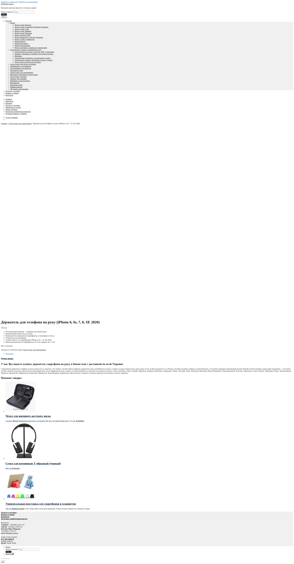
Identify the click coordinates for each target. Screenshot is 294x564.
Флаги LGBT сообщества (25, 39)
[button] (147, 562)
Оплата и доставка (13, 91)
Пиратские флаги (21, 44)
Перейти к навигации (9, 2)
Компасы (18, 56)
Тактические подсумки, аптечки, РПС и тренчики (34, 52)
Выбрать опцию (18, 509)
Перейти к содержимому (28, 2)
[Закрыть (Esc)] (9, 558)
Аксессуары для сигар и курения (23, 64)
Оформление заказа (13, 107)
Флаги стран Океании (23, 33)
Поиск (4, 14)
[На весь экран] (4, 558)
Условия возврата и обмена (16, 114)
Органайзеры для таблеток (20, 68)
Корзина (9, 103)
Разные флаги (20, 42)
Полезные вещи (16, 85)
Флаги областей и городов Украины (29, 37)
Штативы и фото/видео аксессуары (24, 75)
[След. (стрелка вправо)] (4, 560)
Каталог (9, 21)
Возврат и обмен (12, 93)
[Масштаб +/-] (2, 558)
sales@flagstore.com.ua (9, 533)
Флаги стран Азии (22, 29)
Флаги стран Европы (23, 25)
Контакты (9, 95)
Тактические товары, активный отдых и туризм (33, 60)
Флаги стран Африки (23, 31)
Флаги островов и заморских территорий (31, 48)
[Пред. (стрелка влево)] (2, 560)
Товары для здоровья (18, 79)
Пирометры (14, 83)
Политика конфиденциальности (18, 112)
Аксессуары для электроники (21, 73)
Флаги (12, 23)
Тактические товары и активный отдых (25, 50)
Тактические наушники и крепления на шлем (32, 58)
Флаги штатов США (23, 35)
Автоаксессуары (16, 70)
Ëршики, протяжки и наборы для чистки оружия (34, 54)
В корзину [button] (80, 421)
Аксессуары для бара (18, 77)
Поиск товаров (7, 12)
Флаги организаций (22, 46)
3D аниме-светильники (19, 89)
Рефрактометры (16, 87)
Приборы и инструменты (20, 81)
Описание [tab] (9, 354)
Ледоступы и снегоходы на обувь (28, 62)
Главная (9, 99)
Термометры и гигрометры (20, 66)
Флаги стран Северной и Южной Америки (31, 27)
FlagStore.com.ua (7, 4)
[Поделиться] (6, 558)
